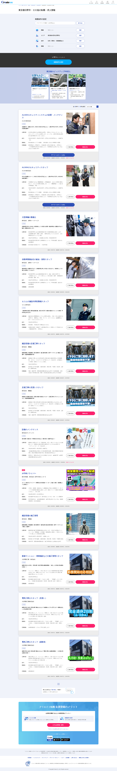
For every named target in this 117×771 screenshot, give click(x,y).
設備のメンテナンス (30, 429)
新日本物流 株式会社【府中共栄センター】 (34, 477)
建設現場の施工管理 (30, 516)
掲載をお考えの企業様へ (84, 757)
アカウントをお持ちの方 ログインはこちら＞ (58, 729)
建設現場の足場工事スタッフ (33, 344)
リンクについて (36, 757)
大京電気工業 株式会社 (28, 559)
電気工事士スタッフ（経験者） (34, 642)
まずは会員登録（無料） (58, 725)
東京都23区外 (33, 5)
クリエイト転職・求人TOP (23, 5)
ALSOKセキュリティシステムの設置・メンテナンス (42, 116)
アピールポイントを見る (59, 155)
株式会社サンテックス (28, 433)
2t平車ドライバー (29, 473)
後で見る (71, 147)
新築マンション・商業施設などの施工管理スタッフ (42, 556)
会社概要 (67, 757)
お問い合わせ (74, 757)
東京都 (29, 5)
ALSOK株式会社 (26, 121)
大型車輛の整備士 (29, 217)
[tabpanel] (58, 86)
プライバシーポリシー (54, 757)
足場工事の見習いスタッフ (32, 387)
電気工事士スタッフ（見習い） (34, 598)
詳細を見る (85, 147)
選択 (80, 30)
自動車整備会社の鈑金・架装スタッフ (37, 259)
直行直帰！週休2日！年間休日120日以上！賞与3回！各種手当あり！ (38, 438)
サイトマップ (45, 757)
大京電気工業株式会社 (28, 601)
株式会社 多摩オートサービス (30, 220)
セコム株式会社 (26, 304)
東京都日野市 (39, 5)
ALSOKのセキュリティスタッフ (35, 167)
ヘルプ (62, 757)
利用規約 (29, 757)
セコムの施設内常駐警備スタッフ (35, 301)
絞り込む (80, 23)
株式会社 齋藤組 (27, 347)
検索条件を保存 (58, 62)
